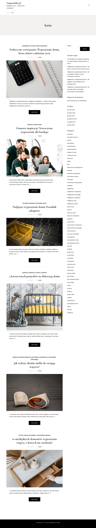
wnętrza (48, 435)
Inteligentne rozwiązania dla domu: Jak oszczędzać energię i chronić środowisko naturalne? (78, 74)
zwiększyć (70, 312)
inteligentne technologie (74, 194)
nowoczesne (38, 124)
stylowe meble (51, 357)
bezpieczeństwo (71, 149)
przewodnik (70, 255)
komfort (69, 210)
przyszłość (70, 258)
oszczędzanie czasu (73, 240)
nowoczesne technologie (74, 228)
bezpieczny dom (71, 152)
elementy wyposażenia (38, 435)
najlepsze (26, 203)
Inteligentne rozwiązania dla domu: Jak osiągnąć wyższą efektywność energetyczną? (78, 82)
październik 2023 (72, 119)
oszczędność (71, 237)
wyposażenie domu (72, 303)
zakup (44, 203)
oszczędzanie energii (73, 243)
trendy (69, 285)
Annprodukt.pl (13, 3)
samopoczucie (71, 264)
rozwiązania (43, 45)
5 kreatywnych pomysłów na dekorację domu (34, 276)
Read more (34, 112)
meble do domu (29, 357)
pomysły (38, 272)
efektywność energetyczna (75, 167)
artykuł (21, 435)
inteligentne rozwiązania (74, 191)
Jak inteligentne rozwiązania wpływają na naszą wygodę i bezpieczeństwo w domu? (78, 61)
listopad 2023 (71, 116)
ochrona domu (71, 231)
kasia (40, 57)
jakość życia (70, 206)
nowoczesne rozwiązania (74, 225)
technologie (70, 282)
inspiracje (30, 124)
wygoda (69, 297)
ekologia (69, 170)
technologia (70, 276)
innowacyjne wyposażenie (74, 182)
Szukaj (69, 45)
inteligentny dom (71, 200)
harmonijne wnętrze (73, 176)
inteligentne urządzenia (73, 197)
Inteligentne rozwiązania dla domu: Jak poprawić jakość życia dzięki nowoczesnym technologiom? (78, 89)
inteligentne (70, 188)
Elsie (47, 522)
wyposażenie (38, 203)
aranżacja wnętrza (19, 357)
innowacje (70, 179)
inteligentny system (72, 203)
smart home (70, 267)
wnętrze (44, 272)
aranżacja (25, 272)
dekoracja (32, 272)
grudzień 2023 (71, 113)
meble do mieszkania (41, 357)
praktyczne (35, 45)
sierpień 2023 (71, 125)
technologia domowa (73, 279)
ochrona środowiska (73, 234)
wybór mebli (34, 359)
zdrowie (69, 309)
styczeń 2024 (71, 110)
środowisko (70, 270)
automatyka (70, 143)
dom (29, 435)
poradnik (31, 203)
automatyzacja (71, 146)
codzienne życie (27, 45)
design (26, 435)
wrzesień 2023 (71, 122)
